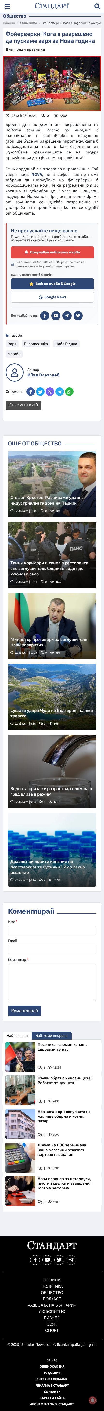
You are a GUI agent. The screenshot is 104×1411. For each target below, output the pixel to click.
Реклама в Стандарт (52, 1385)
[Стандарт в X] (78, 315)
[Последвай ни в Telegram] (71, 1260)
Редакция (52, 1373)
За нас (52, 1360)
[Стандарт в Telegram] (67, 315)
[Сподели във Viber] (50, 391)
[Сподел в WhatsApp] (69, 391)
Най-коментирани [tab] (52, 1035)
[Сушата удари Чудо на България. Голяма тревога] (52, 697)
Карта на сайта (52, 1398)
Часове (14, 354)
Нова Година (66, 343)
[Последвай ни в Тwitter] (59, 1260)
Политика (52, 1286)
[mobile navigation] (7, 6)
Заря (12, 343)
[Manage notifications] (93, 1400)
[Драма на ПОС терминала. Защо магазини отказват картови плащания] (20, 1158)
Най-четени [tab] (17, 1035)
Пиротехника (36, 343)
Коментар (18, 960)
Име (12, 922)
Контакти (52, 1391)
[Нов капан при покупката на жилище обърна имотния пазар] (20, 1124)
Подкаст (52, 1299)
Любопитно (52, 1312)
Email (12, 941)
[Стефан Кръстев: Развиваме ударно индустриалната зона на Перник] (52, 484)
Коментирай (26, 405)
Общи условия (52, 1366)
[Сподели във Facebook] (30, 391)
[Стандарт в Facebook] (44, 315)
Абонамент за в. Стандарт (52, 1404)
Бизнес (52, 1318)
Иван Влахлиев (43, 375)
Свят (52, 1324)
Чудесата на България (52, 1305)
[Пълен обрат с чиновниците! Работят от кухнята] (20, 1090)
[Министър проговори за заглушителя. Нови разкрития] (52, 626)
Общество (28, 23)
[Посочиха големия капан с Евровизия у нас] (20, 1057)
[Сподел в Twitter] (40, 391)
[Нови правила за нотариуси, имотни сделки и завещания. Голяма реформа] (20, 1191)
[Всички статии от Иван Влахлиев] (15, 372)
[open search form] (97, 6)
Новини (9, 23)
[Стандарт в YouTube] (55, 315)
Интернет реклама (52, 1379)
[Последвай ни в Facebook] (35, 1260)
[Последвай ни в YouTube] (47, 1260)
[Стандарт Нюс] (51, 1249)
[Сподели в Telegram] (59, 391)
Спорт (52, 1330)
